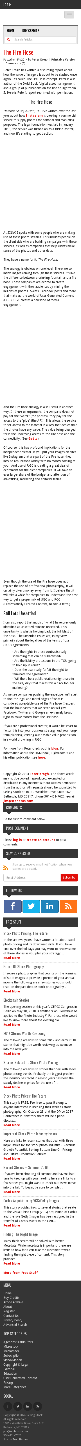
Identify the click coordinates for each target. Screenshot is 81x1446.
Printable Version (63, 59)
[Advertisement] (40, 185)
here (41, 757)
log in (17, 840)
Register (9, 1311)
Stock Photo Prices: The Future (24, 1096)
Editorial (9, 1369)
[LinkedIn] (27, 1406)
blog (54, 748)
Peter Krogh (40, 59)
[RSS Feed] (37, 1406)
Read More (11, 958)
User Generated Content (20, 1378)
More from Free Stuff (20, 1272)
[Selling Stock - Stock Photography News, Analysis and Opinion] (30, 17)
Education (10, 1373)
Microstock (10, 1346)
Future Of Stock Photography (23, 966)
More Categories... (16, 1387)
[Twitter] (17, 1406)
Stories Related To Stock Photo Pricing (30, 1062)
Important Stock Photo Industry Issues (30, 1133)
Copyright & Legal (15, 1364)
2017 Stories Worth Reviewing (24, 1033)
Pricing (8, 1382)
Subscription (11, 1355)
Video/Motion (12, 1360)
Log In (7, 4)
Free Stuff (13, 922)
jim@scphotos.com (18, 801)
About (7, 1306)
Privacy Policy (12, 1320)
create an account (41, 840)
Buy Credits (30, 30)
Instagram (34, 115)
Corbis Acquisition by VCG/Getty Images (31, 1200)
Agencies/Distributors (18, 1342)
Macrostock (11, 1351)
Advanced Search (15, 1324)
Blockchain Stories (16, 1000)
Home (10, 30)
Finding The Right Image (20, 1234)
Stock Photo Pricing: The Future (25, 933)
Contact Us (10, 1315)
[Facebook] (7, 1406)
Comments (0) (15, 63)
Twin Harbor (20, 1439)
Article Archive (13, 1302)
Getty (33, 438)
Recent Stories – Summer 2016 (25, 1167)
